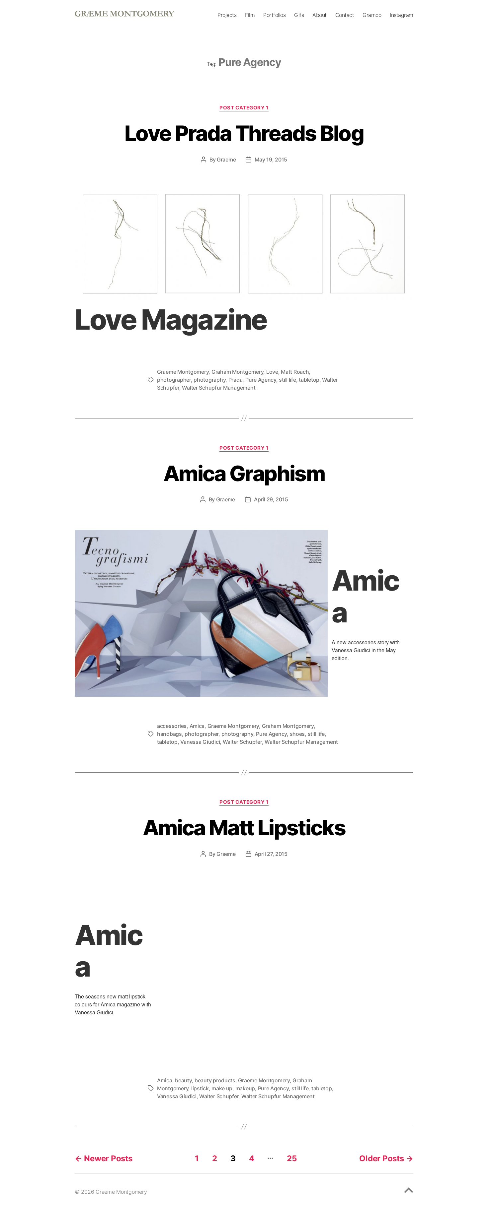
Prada (235, 379)
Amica (197, 726)
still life (287, 379)
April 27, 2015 (271, 854)
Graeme (226, 159)
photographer (174, 379)
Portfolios (274, 15)
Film (250, 15)
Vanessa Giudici (200, 741)
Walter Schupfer (242, 741)
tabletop (309, 379)
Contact (344, 15)
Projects (226, 15)
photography (209, 379)
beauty (183, 1080)
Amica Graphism (244, 473)
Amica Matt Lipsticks (244, 827)
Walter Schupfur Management (218, 387)
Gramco (372, 15)
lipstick (200, 1088)
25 (291, 1158)
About (319, 15)
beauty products (215, 1080)
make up (221, 1088)
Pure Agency (260, 379)
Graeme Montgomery (182, 371)
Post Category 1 (243, 108)
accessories (172, 726)
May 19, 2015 (271, 159)
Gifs (299, 15)
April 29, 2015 (271, 499)
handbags (169, 734)
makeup (245, 1088)
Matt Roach (295, 371)
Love (272, 371)
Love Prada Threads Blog (244, 133)
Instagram (401, 15)
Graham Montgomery (237, 371)
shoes (297, 734)
